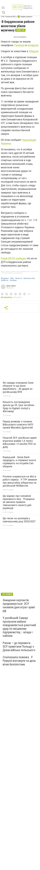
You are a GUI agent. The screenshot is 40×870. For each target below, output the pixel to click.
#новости (18, 278)
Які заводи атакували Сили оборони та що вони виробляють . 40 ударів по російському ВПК (18, 387)
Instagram (33, 45)
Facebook (19, 45)
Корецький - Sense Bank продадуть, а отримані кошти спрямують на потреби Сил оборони (19, 462)
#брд (12, 278)
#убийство (4, 280)
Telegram (34, 51)
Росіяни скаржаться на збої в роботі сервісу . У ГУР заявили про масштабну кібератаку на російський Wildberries (20, 481)
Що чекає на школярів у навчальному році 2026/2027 (19, 520)
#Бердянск (5, 278)
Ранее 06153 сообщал (13, 258)
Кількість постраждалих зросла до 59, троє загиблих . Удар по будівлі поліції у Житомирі (19, 406)
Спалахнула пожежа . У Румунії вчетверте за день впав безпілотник (19, 660)
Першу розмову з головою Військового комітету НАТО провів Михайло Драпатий (18, 424)
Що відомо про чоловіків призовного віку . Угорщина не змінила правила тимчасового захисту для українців (18, 502)
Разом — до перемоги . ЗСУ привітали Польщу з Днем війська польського (19, 646)
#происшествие (29, 278)
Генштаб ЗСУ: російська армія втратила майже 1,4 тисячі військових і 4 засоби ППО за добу (20, 442)
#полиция (13, 280)
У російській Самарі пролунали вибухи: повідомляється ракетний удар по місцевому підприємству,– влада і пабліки (19, 627)
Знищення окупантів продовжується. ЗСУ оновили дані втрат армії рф (19, 605)
